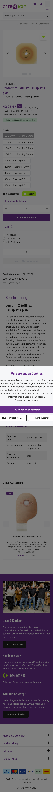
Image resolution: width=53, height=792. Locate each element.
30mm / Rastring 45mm (16, 173)
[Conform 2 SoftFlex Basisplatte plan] (26, 54)
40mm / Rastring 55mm (16, 185)
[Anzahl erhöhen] (47, 208)
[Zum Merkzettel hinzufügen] (43, 37)
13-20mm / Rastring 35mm (18, 135)
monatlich (11, 234)
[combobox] (23, 15)
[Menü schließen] (47, 9)
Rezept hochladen (15, 714)
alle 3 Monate (13, 242)
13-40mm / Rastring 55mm (18, 148)
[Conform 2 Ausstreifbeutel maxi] (26, 512)
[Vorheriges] (8, 54)
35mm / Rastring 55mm (16, 179)
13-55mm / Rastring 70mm (18, 154)
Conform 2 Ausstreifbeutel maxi (26, 536)
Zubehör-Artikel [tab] (13, 482)
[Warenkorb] (47, 4)
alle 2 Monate (13, 238)
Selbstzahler (12, 193)
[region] (26, 53)
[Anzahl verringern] (6, 208)
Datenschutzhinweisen (26, 400)
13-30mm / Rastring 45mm (18, 142)
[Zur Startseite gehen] (14, 7)
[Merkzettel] (35, 4)
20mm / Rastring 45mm (16, 160)
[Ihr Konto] (41, 4)
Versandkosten (26, 782)
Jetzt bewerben (14, 644)
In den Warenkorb (26, 217)
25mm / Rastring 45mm (16, 166)
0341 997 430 (18, 675)
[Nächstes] (45, 54)
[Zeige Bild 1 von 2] (24, 74)
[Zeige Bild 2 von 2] (30, 74)
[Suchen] (47, 15)
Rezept (30, 193)
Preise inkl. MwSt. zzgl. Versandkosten (20, 114)
